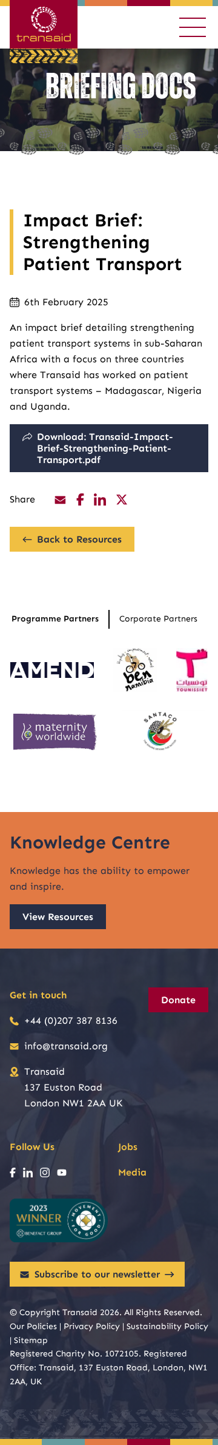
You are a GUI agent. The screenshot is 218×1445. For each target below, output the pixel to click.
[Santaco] (163, 732)
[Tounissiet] (191, 670)
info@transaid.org (66, 1046)
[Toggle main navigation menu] (192, 27)
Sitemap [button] (31, 1340)
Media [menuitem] (132, 1172)
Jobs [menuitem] (127, 1146)
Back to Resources (79, 539)
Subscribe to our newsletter (97, 1274)
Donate (178, 1000)
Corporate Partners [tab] (158, 619)
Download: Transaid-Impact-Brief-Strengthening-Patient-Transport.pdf (105, 448)
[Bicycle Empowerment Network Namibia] (135, 670)
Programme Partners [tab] (55, 619)
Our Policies (33, 1326)
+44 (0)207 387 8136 (70, 1020)
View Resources (57, 916)
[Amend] (52, 670)
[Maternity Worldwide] (55, 732)
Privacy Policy (92, 1326)
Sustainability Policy (167, 1326)
